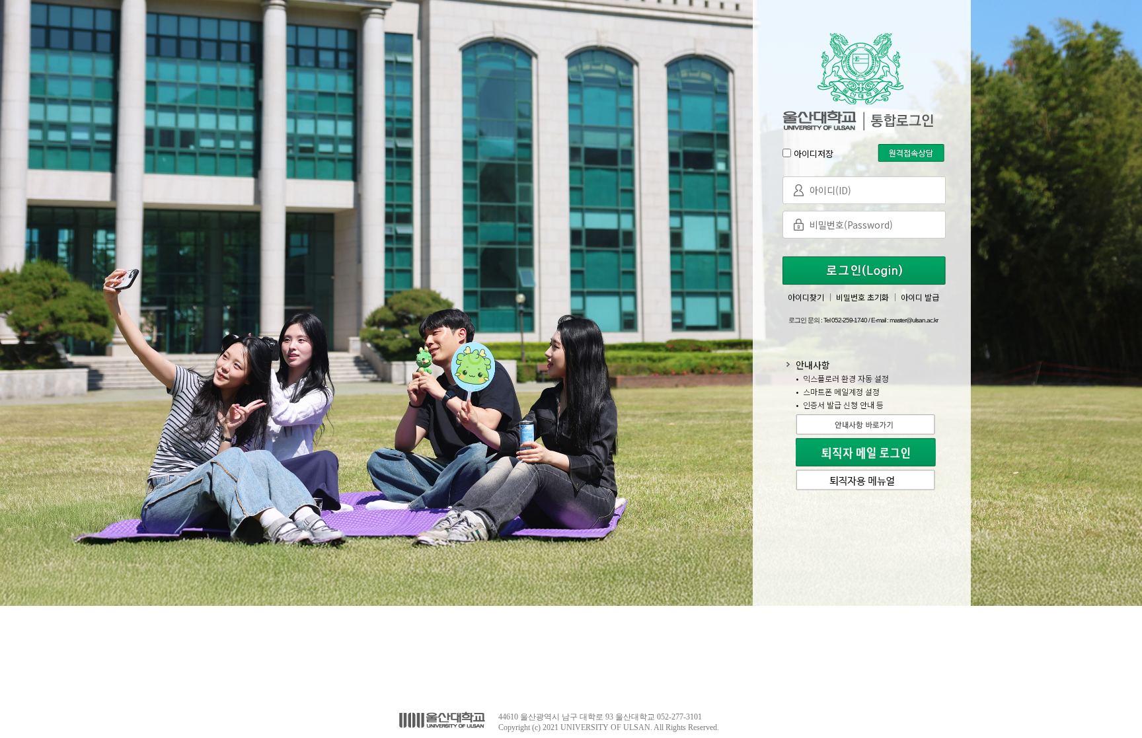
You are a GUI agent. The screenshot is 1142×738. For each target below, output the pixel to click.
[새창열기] (867, 418)
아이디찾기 (806, 297)
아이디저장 (813, 153)
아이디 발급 (920, 297)
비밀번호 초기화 (862, 297)
